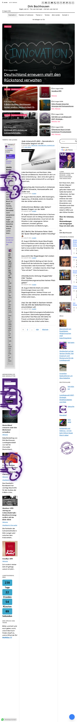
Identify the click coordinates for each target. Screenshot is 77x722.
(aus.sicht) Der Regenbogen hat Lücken (37, 256)
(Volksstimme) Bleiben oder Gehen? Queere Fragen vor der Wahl (36, 208)
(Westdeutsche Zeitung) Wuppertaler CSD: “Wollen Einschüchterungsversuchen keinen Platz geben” (38, 279)
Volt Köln (27, 147)
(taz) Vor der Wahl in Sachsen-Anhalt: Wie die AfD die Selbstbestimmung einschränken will (36, 305)
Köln (52, 109)
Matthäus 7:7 (7, 637)
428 (37, 329)
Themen (38, 15)
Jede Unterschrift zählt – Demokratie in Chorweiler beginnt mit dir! (37, 142)
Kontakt (64, 15)
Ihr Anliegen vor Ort (39, 19)
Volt (59, 121)
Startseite (11, 15)
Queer (34, 193)
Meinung (8, 26)
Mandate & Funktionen (26, 15)
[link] (43, 3)
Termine (47, 15)
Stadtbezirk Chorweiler (18, 89)
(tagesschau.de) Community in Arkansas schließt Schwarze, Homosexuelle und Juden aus (38, 189)
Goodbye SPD (7, 558)
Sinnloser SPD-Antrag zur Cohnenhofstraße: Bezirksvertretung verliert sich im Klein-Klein (9, 514)
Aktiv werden (13, 2)
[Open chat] (72, 717)
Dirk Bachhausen (38, 6)
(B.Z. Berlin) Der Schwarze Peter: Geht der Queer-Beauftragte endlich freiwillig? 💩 (38, 233)
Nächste (45, 329)
